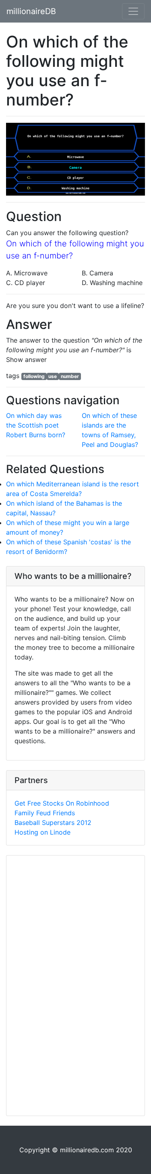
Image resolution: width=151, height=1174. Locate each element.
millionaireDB (31, 11)
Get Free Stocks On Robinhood (61, 803)
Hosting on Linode (42, 832)
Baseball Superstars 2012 (52, 822)
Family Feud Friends (44, 813)
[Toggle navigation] (133, 11)
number (70, 376)
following (34, 376)
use (52, 376)
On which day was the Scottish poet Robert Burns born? (35, 425)
